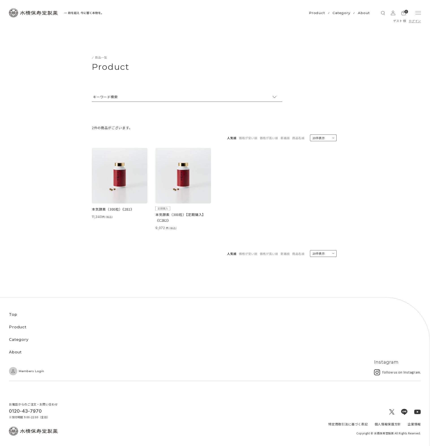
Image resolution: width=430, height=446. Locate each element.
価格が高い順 (269, 138)
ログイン (415, 21)
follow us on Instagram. (401, 372)
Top (13, 314)
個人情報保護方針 (388, 424)
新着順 (285, 138)
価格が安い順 (248, 138)
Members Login (31, 371)
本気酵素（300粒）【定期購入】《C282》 (180, 217)
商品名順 (298, 138)
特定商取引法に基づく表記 (348, 424)
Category (341, 13)
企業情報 (414, 424)
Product (317, 13)
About (364, 13)
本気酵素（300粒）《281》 (113, 209)
